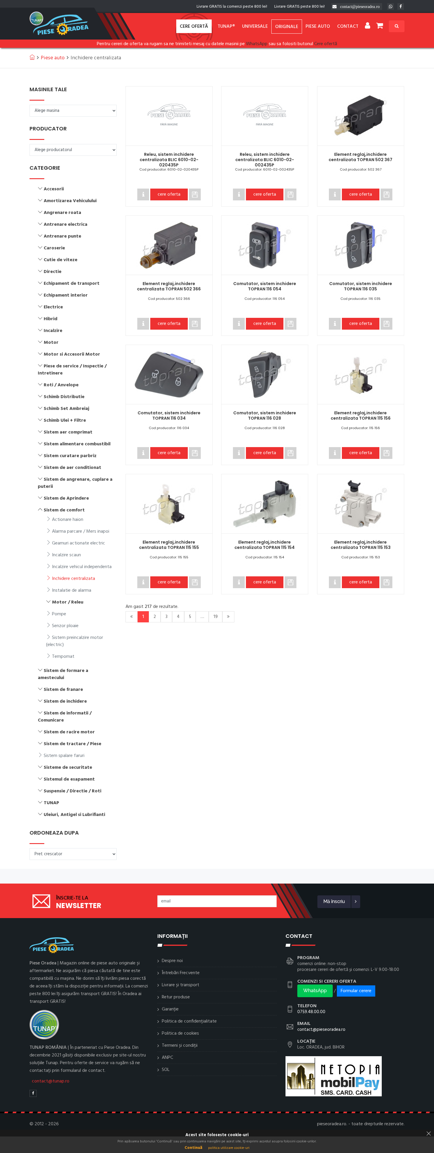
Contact (347, 26)
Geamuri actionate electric (78, 543)
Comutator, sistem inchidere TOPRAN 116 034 (169, 415)
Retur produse (176, 997)
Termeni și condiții (180, 1045)
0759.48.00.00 (311, 1011)
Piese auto (318, 26)
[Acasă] (32, 57)
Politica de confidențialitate (189, 1021)
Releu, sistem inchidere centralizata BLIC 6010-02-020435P (169, 159)
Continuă (193, 1147)
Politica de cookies (180, 1033)
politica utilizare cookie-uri (228, 1148)
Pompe (58, 614)
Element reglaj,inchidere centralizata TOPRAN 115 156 (361, 415)
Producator (48, 128)
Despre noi (172, 961)
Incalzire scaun (66, 555)
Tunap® (226, 26)
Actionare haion (67, 520)
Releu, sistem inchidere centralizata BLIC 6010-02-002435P (264, 159)
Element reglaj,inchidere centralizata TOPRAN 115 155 (169, 544)
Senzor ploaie (65, 626)
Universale (255, 26)
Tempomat (62, 656)
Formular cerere (356, 991)
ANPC (167, 1058)
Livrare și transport (180, 985)
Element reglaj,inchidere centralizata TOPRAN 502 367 (360, 157)
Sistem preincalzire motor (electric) (74, 641)
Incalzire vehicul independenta (81, 567)
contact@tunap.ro (50, 1081)
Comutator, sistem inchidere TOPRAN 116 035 (360, 286)
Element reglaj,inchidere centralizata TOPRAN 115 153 (361, 544)
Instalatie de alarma (71, 590)
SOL (165, 1070)
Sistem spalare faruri (63, 756)
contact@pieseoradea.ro (360, 6)
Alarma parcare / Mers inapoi (80, 531)
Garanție (170, 1009)
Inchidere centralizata (73, 579)
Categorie (45, 168)
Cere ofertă (194, 26)
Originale (286, 27)
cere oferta (169, 194)
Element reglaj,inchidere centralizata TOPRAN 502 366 (169, 286)
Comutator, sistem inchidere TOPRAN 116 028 (264, 415)
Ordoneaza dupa (54, 833)
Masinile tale (48, 89)
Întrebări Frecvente (181, 973)
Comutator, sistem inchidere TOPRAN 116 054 (264, 286)
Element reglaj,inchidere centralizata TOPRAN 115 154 (264, 544)
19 (215, 616)
